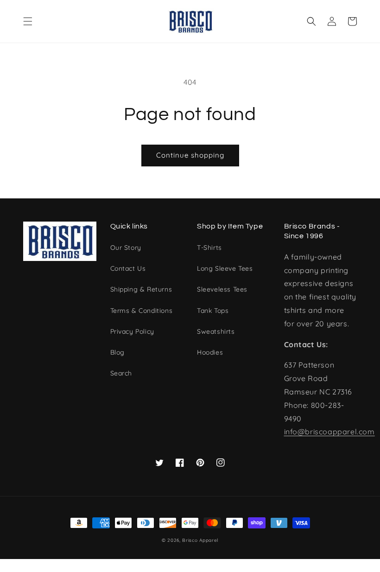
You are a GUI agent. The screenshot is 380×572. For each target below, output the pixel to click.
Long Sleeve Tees (225, 268)
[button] (28, 21)
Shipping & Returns (141, 289)
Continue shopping (190, 155)
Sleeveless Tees (222, 289)
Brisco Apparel (200, 540)
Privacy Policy (132, 331)
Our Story (125, 247)
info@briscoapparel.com (329, 431)
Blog (117, 352)
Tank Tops (212, 310)
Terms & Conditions (141, 310)
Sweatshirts (216, 331)
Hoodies (210, 352)
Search (121, 373)
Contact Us (128, 268)
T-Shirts (209, 247)
